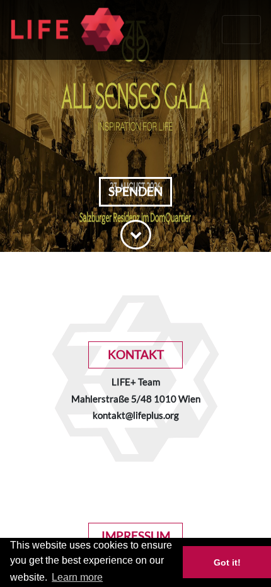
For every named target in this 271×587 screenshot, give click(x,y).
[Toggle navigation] (241, 29)
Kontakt (136, 354)
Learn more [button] (77, 577)
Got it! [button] (227, 562)
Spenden (135, 191)
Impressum (135, 535)
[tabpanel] (135, 126)
